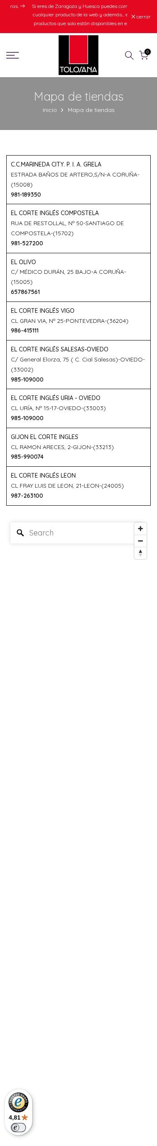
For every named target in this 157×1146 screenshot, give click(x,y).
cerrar (143, 19)
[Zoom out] (140, 546)
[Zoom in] (140, 534)
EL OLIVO (23, 267)
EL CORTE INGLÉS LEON (43, 480)
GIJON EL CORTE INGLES (44, 442)
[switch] (18, 1127)
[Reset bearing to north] (140, 558)
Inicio (50, 115)
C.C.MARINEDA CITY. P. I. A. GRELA (56, 169)
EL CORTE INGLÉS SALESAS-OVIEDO (59, 354)
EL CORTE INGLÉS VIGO (43, 316)
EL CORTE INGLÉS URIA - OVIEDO (55, 403)
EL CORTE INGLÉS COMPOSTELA (55, 218)
